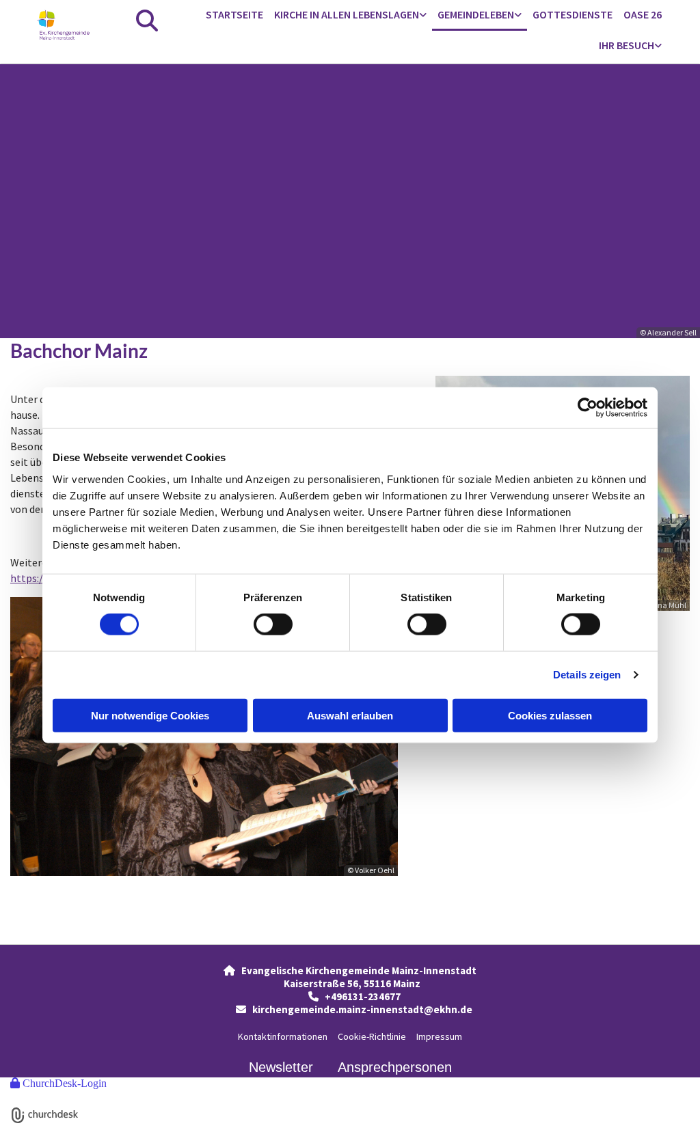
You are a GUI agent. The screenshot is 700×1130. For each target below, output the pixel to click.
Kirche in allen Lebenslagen (346, 14)
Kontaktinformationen (282, 1036)
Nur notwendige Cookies (150, 715)
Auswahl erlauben (350, 715)
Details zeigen (587, 674)
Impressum (439, 1036)
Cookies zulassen (550, 715)
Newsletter (281, 1067)
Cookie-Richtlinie (372, 1036)
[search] (147, 20)
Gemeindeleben (476, 14)
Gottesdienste (572, 14)
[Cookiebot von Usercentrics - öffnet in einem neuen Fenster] (587, 408)
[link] (350, 15)
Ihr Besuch (626, 45)
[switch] (273, 624)
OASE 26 (642, 14)
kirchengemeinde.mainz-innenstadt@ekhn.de (362, 1009)
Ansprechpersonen (395, 1067)
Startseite (234, 14)
